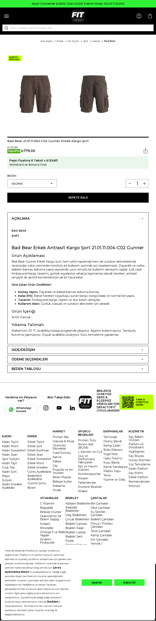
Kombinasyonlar (89, 474)
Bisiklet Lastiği (75, 532)
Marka (96, 41)
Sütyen (7, 480)
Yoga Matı (110, 454)
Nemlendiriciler (139, 481)
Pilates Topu (112, 471)
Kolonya (134, 486)
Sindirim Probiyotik (47, 541)
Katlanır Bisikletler (77, 503)
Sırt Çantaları (99, 539)
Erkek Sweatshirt (39, 459)
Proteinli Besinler (90, 487)
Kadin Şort (9, 471)
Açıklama (21, 218)
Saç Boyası (136, 456)
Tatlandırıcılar (87, 482)
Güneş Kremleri (140, 460)
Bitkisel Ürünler (50, 512)
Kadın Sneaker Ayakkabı (12, 485)
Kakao (57, 461)
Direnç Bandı (112, 441)
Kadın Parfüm (138, 468)
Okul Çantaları (100, 508)
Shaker (83, 491)
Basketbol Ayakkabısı (34, 477)
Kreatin (83, 478)
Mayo (6, 476)
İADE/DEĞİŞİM (23, 350)
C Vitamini (47, 503)
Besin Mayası (62, 477)
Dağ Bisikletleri (76, 515)
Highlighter (137, 451)
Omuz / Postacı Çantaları (102, 525)
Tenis (106, 475)
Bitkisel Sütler (62, 481)
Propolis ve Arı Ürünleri (63, 471)
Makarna (59, 486)
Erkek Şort (34, 446)
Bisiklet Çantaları (102, 519)
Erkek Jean (35, 454)
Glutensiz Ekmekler (59, 447)
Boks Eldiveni (112, 450)
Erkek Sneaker (37, 467)
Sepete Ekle (78, 197)
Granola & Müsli (63, 441)
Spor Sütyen (11, 459)
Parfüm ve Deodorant (136, 445)
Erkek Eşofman (38, 450)
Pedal (69, 541)
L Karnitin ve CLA (90, 452)
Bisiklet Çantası (76, 524)
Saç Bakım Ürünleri (136, 438)
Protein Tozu (87, 440)
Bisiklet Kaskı (74, 528)
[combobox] (78, 28)
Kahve (57, 457)
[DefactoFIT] (78, 16)
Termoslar (110, 437)
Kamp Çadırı (111, 445)
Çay (55, 465)
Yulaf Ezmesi (62, 453)
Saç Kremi (136, 473)
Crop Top (8, 467)
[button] (78, 137)
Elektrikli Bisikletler (72, 509)
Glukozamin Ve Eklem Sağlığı (50, 517)
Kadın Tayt (9, 463)
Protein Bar (61, 437)
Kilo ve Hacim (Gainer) (88, 468)
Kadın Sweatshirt (14, 450)
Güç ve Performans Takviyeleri (86, 459)
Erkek (60, 41)
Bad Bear (110, 41)
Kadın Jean (9, 454)
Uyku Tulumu (112, 458)
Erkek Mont (35, 463)
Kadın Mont (10, 446)
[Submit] (5, 28)
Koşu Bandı (111, 462)
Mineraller (47, 528)
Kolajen (45, 524)
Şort (85, 41)
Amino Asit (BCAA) (85, 446)
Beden (11, 175)
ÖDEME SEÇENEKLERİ (30, 359)
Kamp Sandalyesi (115, 467)
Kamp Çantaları (101, 535)
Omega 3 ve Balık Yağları (52, 533)
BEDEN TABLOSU (26, 369)
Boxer (31, 488)
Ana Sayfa (46, 41)
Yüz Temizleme (140, 464)
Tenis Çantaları (101, 531)
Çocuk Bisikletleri (77, 519)
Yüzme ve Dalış (114, 479)
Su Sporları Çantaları (98, 513)
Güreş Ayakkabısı (39, 471)
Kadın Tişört (10, 442)
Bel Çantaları (99, 503)
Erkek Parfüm (138, 477)
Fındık (57, 490)
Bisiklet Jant (73, 536)
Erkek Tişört (35, 442)
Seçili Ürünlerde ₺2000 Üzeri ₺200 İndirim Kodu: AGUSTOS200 (78, 3)
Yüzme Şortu (36, 483)
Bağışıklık (46, 508)
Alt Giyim (73, 41)
